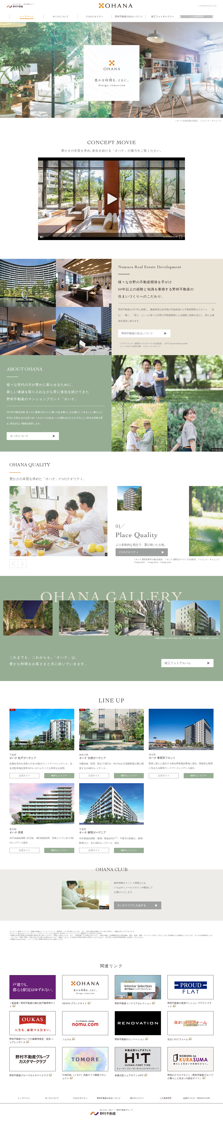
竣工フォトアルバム (178, 663)
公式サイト (24, 775)
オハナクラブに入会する (131, 905)
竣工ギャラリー (137, 1098)
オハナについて (19, 436)
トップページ (24, 1098)
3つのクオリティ (128, 552)
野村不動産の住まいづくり (137, 333)
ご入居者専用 (165, 1098)
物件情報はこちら (174, 107)
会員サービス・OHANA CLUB (196, 1098)
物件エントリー (59, 775)
